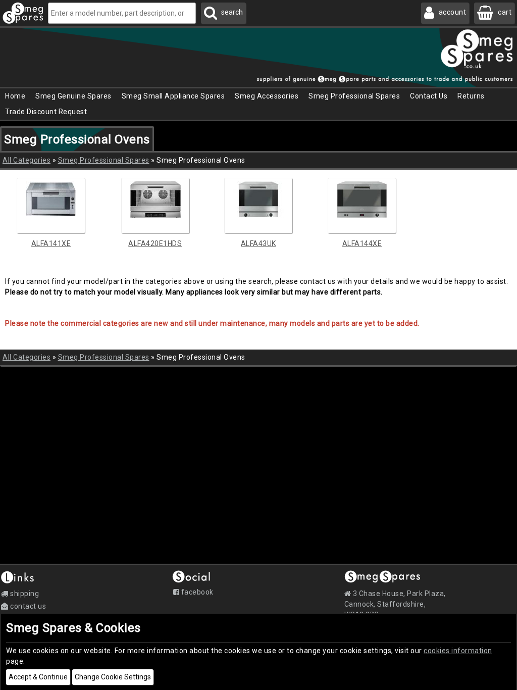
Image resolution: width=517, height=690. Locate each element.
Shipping (24, 593)
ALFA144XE (362, 243)
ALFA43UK (258, 243)
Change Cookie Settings (113, 677)
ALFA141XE (51, 243)
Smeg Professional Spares (103, 160)
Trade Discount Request (46, 112)
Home (15, 96)
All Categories (26, 160)
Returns (471, 96)
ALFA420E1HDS (155, 243)
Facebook (196, 592)
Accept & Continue (38, 677)
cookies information (458, 651)
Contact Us (428, 96)
